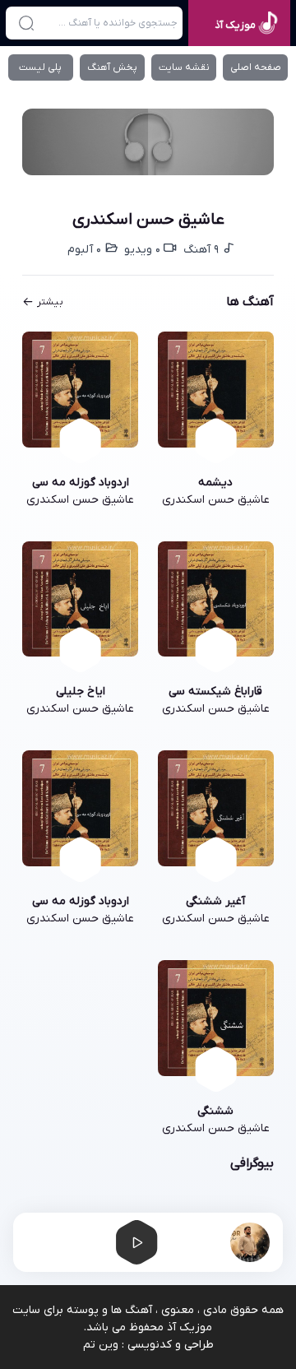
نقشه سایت (184, 67)
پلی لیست (40, 67)
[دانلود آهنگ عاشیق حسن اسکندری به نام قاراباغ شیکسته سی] (216, 599)
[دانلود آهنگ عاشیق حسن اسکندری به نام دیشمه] (216, 390)
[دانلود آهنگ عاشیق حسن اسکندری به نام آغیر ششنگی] (216, 808)
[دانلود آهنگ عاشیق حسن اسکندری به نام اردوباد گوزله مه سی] (80, 390)
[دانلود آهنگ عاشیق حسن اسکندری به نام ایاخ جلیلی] (80, 599)
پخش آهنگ (112, 67)
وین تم (100, 1345)
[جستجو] (26, 23)
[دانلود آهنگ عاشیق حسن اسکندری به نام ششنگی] (216, 1018)
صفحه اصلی (255, 67)
